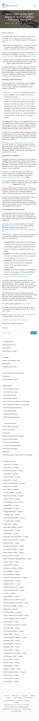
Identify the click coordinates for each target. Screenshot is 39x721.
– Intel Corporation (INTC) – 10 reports (14, 483)
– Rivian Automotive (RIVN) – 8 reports (14, 518)
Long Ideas (6, 357)
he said (32, 56)
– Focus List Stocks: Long (10, 389)
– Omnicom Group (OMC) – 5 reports (13, 631)
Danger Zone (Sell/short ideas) (11, 360)
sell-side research (20, 258)
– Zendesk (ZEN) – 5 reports (11, 621)
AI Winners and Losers (9, 344)
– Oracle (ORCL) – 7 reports (11, 533)
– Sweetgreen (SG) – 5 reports (11, 640)
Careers (9, 697)
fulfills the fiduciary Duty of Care (14, 225)
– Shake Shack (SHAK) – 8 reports (12, 527)
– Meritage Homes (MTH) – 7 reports (13, 546)
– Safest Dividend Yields (9, 411)
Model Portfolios (7, 385)
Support (32, 695)
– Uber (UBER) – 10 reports (11, 489)
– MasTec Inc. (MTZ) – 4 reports (12, 669)
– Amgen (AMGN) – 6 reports (11, 596)
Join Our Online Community (10, 426)
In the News (24, 695)
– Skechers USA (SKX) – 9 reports (12, 511)
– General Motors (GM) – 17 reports (13, 470)
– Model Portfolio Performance (11, 417)
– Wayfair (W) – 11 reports (10, 486)
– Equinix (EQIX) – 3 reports (11, 681)
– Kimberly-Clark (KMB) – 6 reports (13, 606)
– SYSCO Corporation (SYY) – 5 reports (14, 618)
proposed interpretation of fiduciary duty (20, 143)
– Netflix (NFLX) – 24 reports (11, 467)
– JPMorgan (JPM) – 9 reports (11, 514)
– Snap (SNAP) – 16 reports (11, 473)
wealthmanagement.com (11, 229)
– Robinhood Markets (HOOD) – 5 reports (15, 637)
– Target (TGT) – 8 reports (10, 524)
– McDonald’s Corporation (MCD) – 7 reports (15, 536)
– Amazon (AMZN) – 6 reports (11, 574)
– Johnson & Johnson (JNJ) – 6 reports (14, 599)
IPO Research (7, 363)
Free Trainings (7, 348)
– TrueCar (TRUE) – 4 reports (11, 650)
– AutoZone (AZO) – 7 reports (11, 543)
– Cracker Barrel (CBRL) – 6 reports (13, 568)
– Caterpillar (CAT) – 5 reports (11, 647)
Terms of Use (26, 709)
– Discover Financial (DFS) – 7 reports (14, 540)
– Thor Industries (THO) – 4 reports (13, 656)
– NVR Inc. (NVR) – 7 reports (11, 562)
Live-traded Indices (8, 341)
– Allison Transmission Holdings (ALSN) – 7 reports (17, 558)
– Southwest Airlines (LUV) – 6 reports (13, 590)
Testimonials (6, 376)
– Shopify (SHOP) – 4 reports (11, 665)
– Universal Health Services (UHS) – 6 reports (16, 603)
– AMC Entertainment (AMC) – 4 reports (14, 672)
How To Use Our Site (9, 429)
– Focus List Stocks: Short (10, 392)
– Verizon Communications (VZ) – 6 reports (15, 577)
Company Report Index (9, 461)
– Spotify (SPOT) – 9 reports (11, 505)
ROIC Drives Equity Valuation (11, 442)
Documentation (28, 697)
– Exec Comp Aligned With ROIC (12, 407)
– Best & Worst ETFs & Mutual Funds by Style (16, 404)
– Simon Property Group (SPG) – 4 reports (15, 653)
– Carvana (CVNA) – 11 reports (11, 477)
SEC (21, 113)
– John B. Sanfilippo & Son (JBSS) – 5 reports (16, 615)
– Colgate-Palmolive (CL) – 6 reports (13, 587)
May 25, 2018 (26, 303)
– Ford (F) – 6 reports (9, 593)
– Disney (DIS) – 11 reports (10, 480)
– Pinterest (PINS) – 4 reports (11, 662)
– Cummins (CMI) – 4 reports (11, 678)
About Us (7, 695)
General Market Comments (10, 379)
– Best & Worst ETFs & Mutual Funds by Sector (16, 401)
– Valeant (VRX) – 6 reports (10, 565)
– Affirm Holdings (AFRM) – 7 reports (13, 552)
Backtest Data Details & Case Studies (13, 436)
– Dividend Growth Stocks (10, 414)
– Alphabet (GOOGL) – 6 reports (12, 584)
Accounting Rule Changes (10, 439)
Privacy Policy (18, 711)
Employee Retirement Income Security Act (19, 99)
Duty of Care (29, 146)
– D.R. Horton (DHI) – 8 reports (11, 521)
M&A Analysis (6, 451)
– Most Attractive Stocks (9, 395)
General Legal (17, 697)
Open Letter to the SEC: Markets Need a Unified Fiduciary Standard (19, 17)
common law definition (13, 92)
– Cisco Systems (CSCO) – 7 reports (13, 549)
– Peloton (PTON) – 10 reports (11, 499)
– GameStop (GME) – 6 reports (12, 580)
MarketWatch (23, 229)
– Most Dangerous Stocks (10, 398)
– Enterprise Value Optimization (12, 445)
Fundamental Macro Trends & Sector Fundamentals (17, 455)
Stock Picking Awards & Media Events (13, 373)
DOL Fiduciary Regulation (10, 448)
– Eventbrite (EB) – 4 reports (11, 675)
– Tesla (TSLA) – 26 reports (11, 464)
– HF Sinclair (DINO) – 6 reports (12, 612)
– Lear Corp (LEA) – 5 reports (11, 628)
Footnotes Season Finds (10, 367)
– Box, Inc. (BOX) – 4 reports (11, 659)
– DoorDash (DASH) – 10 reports (12, 492)
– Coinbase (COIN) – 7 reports (11, 530)
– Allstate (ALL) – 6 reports (10, 609)
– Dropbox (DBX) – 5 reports (11, 634)
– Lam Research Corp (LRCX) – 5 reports (14, 625)
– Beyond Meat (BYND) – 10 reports (13, 496)
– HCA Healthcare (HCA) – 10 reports (13, 502)
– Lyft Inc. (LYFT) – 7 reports (11, 555)
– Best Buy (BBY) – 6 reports (11, 571)
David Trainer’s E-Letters (10, 351)
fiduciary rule (15, 125)
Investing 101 (6, 433)
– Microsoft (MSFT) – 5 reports (11, 643)
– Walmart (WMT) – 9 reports (11, 508)
